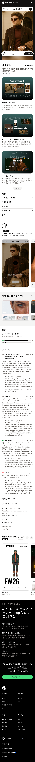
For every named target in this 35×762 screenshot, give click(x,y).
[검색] (27, 2)
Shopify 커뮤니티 (7, 726)
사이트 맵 (5, 757)
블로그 (4, 729)
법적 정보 (20, 726)
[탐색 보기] (31, 2)
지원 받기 (6, 503)
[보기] (15, 310)
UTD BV (4, 73)
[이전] (27, 295)
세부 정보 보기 (6, 515)
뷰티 (3, 701)
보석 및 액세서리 (7, 705)
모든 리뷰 (6, 349)
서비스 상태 (21, 729)
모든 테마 (14, 503)
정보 (19, 719)
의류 (3, 698)
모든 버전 (14, 515)
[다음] (31, 295)
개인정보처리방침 (7, 748)
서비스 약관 (5, 744)
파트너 (20, 722)
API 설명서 (5, 722)
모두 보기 (20, 538)
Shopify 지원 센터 (7, 719)
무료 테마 (20, 701)
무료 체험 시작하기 (17, 677)
